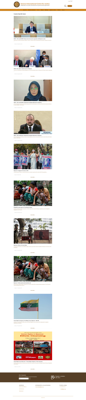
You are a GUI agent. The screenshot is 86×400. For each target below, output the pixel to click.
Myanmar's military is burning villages (20, 245)
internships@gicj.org (39, 387)
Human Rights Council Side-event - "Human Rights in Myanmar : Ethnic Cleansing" (28, 361)
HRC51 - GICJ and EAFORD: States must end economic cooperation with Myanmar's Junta (29, 38)
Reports (42, 9)
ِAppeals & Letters (53, 9)
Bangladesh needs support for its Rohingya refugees (23, 207)
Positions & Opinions (31, 9)
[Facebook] (62, 3)
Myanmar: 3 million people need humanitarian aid (22, 282)
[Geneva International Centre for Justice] (17, 4)
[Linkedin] (71, 3)
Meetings (46, 9)
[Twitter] (65, 3)
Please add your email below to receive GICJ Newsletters (28, 376)
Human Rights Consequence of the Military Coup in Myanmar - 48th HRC (26, 320)
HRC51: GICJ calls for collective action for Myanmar (23, 68)
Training (58, 9)
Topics (38, 9)
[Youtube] (67, 3)
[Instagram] (69, 3)
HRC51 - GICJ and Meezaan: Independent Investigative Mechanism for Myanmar (28, 135)
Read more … (33, 46)
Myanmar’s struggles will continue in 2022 (21, 170)
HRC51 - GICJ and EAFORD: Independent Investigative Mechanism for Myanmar (28, 102)
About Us (24, 9)
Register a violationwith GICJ (60, 376)
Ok (29, 378)
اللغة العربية (70, 1)
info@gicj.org (63, 389)
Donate (63, 9)
